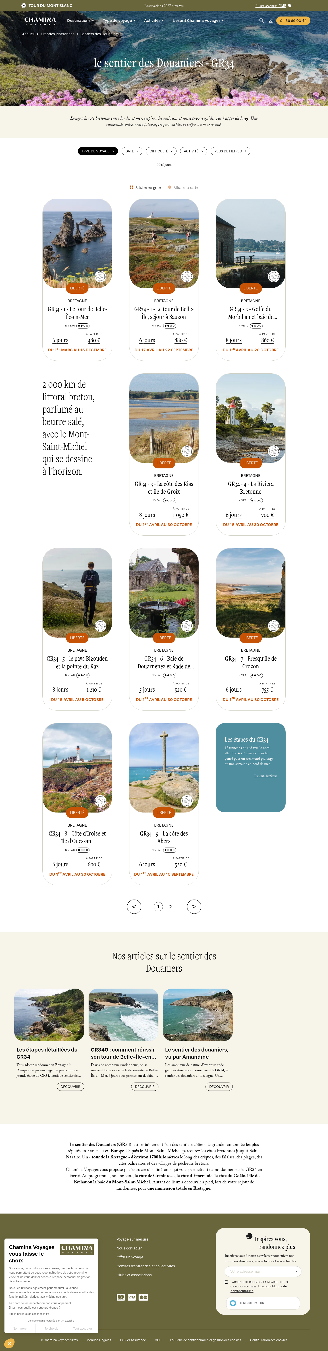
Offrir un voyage (130, 1257)
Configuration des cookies (268, 1340)
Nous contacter (129, 1248)
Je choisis (51, 1328)
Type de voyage (117, 20)
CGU (158, 1340)
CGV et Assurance (133, 1340)
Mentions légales (99, 1340)
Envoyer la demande (296, 1271)
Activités (152, 20)
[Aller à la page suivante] (194, 907)
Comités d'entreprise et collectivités (146, 1266)
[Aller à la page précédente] (134, 907)
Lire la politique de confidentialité (29, 1314)
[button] (9, 1343)
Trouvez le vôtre (265, 776)
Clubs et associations (134, 1275)
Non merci (20, 1328)
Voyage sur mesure (132, 1239)
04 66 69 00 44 (293, 21)
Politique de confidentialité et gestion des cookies (205, 1340)
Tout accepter (82, 1328)
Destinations (79, 20)
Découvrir (70, 1087)
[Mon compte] (270, 20)
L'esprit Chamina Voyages (196, 20)
